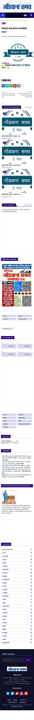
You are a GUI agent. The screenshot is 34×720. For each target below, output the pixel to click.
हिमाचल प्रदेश (17, 642)
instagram (11, 354)
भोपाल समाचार (17, 606)
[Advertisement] (17, 381)
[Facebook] (3, 85)
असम (17, 553)
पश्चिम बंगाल (17, 596)
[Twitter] (7, 85)
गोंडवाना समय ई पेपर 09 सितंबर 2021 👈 (16, 66)
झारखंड (17, 583)
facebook (11, 346)
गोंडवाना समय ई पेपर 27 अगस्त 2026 (11, 194)
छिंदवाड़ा (17, 576)
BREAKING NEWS (17, 549)
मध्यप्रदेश (21, 414)
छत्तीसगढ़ (17, 573)
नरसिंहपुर (17, 593)
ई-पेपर (7, 20)
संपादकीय (17, 633)
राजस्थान (17, 623)
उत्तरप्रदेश (17, 566)
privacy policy (22, 319)
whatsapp (27, 346)
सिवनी (4, 418)
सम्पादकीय (5, 424)
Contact (5, 319)
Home (3, 20)
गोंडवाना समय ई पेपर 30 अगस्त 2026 (11, 136)
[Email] (18, 85)
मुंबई (17, 619)
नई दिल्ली (17, 589)
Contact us (23, 700)
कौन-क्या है (5, 427)
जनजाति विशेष (22, 418)
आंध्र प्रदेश (17, 556)
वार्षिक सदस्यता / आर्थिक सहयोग (25, 424)
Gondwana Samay (15, 704)
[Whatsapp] (11, 85)
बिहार (17, 603)
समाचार (5, 421)
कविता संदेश (17, 569)
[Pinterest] (15, 85)
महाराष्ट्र (17, 616)
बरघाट (17, 599)
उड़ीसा (17, 563)
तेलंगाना (17, 586)
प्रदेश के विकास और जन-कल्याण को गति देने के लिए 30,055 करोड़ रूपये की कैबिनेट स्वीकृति (16, 457)
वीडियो (17, 629)
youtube (27, 354)
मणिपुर (17, 609)
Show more (28, 107)
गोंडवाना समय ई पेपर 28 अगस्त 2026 (11, 165)
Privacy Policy (12, 702)
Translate (16, 443)
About (20, 316)
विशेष (17, 626)
